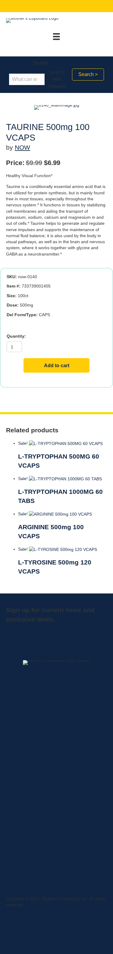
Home (14, 683)
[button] (88, 74)
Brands (16, 780)
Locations (18, 719)
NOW (22, 147)
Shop (14, 707)
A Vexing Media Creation (29, 927)
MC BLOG (19, 877)
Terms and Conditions (30, 804)
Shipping (17, 853)
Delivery (16, 840)
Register (17, 865)
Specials (17, 768)
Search (40, 62)
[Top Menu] (56, 36)
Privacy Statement (26, 792)
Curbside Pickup (24, 828)
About (14, 695)
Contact (16, 731)
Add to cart (56, 365)
